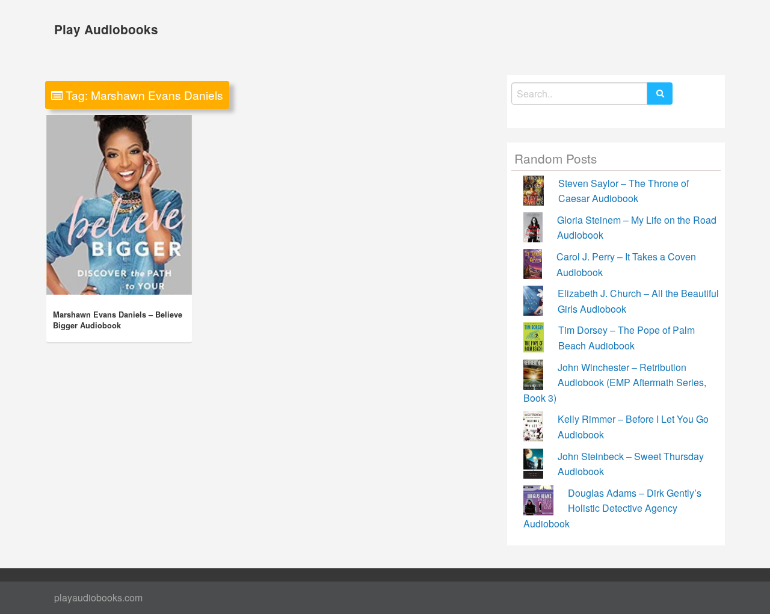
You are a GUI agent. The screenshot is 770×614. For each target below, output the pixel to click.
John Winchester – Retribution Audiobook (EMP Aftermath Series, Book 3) (614, 382)
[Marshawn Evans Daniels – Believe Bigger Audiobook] (119, 205)
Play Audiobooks (106, 29)
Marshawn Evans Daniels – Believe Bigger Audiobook (117, 320)
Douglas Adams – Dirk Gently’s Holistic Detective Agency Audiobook (612, 508)
